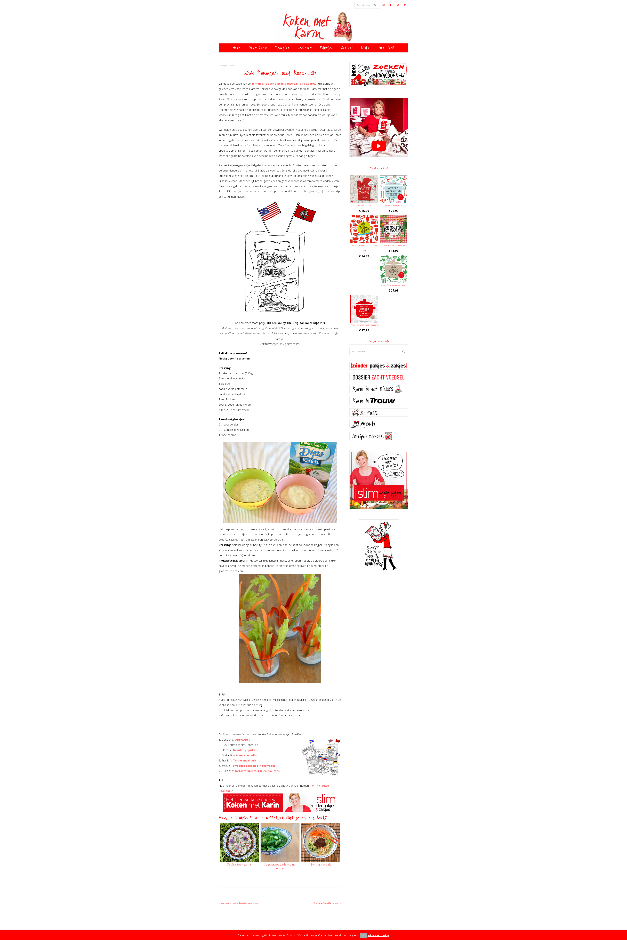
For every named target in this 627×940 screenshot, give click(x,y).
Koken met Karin (313, 27)
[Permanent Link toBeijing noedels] (320, 860)
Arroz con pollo (246, 755)
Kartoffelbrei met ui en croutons (257, 771)
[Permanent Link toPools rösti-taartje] (239, 860)
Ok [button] (363, 935)
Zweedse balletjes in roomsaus (254, 766)
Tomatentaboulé (245, 760)
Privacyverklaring (378, 935)
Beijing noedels (320, 864)
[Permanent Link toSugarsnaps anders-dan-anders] (280, 860)
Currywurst (242, 739)
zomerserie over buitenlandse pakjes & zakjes (283, 83)
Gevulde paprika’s (245, 750)
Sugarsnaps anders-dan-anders (280, 866)
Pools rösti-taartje (239, 864)
